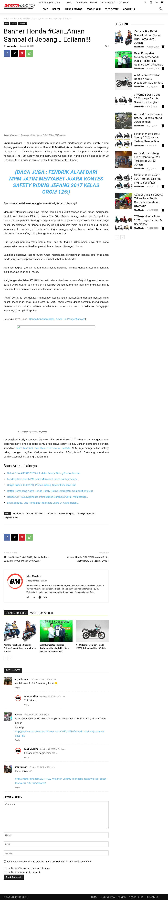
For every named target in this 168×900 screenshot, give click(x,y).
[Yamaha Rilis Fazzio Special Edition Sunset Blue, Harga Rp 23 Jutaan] (20, 631)
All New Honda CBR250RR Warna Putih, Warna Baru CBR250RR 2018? (87, 559)
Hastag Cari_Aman (86, 513)
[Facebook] (145, 2)
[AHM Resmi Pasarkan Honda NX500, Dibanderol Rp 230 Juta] (92, 631)
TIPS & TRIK (111, 9)
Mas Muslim (12, 46)
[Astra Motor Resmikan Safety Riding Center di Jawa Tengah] (123, 120)
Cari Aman (51, 513)
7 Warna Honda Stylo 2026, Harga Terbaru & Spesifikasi (148, 220)
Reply (17, 687)
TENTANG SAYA (80, 2)
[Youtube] (161, 2)
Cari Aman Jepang (66, 513)
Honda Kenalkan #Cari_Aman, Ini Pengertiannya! (57, 319)
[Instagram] (151, 2)
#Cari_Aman (18, 513)
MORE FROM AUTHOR (41, 613)
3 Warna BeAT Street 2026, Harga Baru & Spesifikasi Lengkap (147, 98)
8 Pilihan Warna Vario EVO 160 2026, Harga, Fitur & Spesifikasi (147, 178)
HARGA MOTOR (73, 9)
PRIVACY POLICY (108, 2)
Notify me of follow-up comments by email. (29, 868)
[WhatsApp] (29, 53)
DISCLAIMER (123, 2)
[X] (14, 53)
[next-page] (11, 658)
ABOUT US (129, 9)
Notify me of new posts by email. (24, 872)
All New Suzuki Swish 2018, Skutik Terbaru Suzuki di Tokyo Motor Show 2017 (26, 559)
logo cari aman (11, 517)
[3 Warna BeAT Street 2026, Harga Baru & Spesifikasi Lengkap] (123, 101)
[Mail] (156, 2)
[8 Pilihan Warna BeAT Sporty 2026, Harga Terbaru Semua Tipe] (123, 140)
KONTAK (93, 2)
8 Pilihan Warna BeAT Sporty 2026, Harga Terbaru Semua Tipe (147, 137)
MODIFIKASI (94, 9)
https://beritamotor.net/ (36, 581)
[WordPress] (41, 598)
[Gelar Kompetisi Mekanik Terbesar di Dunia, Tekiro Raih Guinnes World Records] (56, 631)
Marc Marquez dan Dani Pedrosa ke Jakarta (43, 448)
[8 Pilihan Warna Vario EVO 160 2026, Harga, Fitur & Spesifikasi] (123, 181)
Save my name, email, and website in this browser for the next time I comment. (49, 861)
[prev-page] (6, 658)
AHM (14, 18)
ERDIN (18, 714)
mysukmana (22, 679)
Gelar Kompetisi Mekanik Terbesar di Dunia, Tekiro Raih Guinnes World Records (54, 648)
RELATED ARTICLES (16, 613)
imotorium (21, 766)
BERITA (56, 9)
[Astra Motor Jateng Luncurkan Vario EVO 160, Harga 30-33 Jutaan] (123, 159)
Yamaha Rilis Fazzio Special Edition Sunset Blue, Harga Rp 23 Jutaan (20, 648)
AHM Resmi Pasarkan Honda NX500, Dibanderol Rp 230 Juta (148, 78)
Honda (13, 23)
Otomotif (22, 23)
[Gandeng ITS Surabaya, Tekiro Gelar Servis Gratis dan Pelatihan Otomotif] (123, 201)
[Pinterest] (22, 53)
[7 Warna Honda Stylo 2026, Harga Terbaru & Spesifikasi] (123, 223)
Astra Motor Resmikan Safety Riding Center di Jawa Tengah (148, 117)
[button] (160, 9)
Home (6, 18)
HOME (68, 2)
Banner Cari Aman (35, 513)
